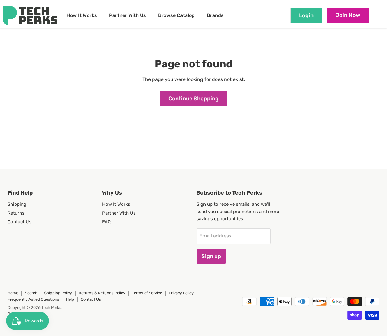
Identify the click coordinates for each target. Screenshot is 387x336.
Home (13, 293)
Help (70, 299)
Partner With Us (127, 15)
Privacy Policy (181, 293)
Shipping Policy (58, 293)
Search (31, 293)
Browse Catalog (176, 15)
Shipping (17, 204)
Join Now (348, 15)
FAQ (106, 222)
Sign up (211, 256)
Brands (215, 15)
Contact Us (19, 222)
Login (306, 15)
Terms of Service (147, 293)
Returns (16, 213)
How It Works (82, 15)
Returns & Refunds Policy (102, 293)
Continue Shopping (193, 98)
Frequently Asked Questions (33, 299)
